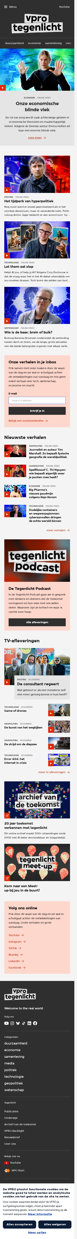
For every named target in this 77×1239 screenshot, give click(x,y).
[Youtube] (6, 1023)
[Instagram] (12, 1023)
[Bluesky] (18, 1023)
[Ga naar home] (20, 994)
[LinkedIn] (29, 1023)
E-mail (13, 393)
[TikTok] (23, 1023)
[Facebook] (35, 1023)
